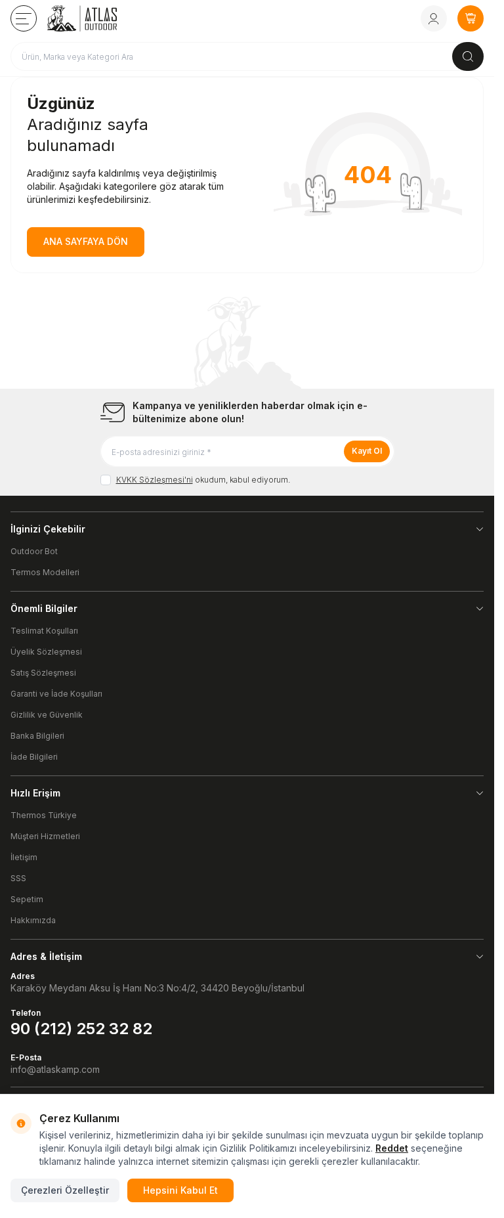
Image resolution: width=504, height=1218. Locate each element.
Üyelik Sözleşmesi (46, 652)
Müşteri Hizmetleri (45, 836)
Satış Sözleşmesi (43, 673)
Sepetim (26, 899)
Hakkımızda (33, 920)
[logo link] (100, 18)
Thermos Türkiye (43, 815)
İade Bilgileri (34, 757)
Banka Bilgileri (37, 736)
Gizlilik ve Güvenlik (46, 715)
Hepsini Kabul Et (180, 1190)
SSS (18, 878)
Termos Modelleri (44, 572)
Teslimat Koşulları (44, 631)
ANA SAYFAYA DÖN (85, 241)
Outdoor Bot (34, 551)
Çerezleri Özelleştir (65, 1190)
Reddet (391, 1148)
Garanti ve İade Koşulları (56, 694)
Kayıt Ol (367, 451)
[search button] (468, 56)
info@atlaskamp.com (55, 1069)
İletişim (23, 857)
